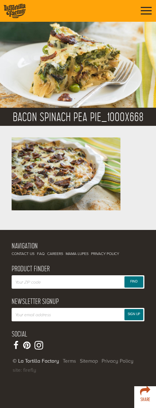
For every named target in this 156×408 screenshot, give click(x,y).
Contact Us (23, 253)
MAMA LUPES (77, 253)
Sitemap (89, 361)
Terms (69, 361)
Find (133, 282)
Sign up (134, 314)
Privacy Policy (105, 253)
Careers (55, 253)
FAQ (41, 253)
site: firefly (24, 370)
